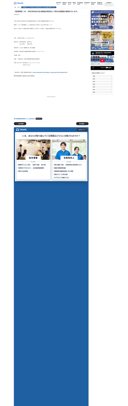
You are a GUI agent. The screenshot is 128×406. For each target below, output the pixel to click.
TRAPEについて (81, 129)
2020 (94, 92)
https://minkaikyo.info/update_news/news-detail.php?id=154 (50, 72)
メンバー (87, 3)
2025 (94, 78)
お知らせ (69, 3)
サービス (58, 3)
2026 (94, 76)
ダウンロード (38, 118)
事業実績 (64, 3)
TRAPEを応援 (99, 3)
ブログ (74, 3)
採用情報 (93, 3)
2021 (94, 89)
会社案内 (80, 3)
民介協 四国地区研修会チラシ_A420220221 (24, 118)
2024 (94, 81)
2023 (94, 84)
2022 (94, 86)
